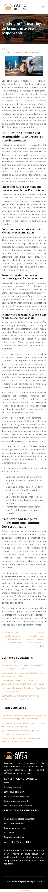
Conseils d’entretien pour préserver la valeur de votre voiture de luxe (35, 639)
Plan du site (24, 890)
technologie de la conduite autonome (24, 100)
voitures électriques (27, 253)
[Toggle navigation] (43, 7)
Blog (5, 49)
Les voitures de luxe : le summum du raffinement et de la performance (12, 637)
